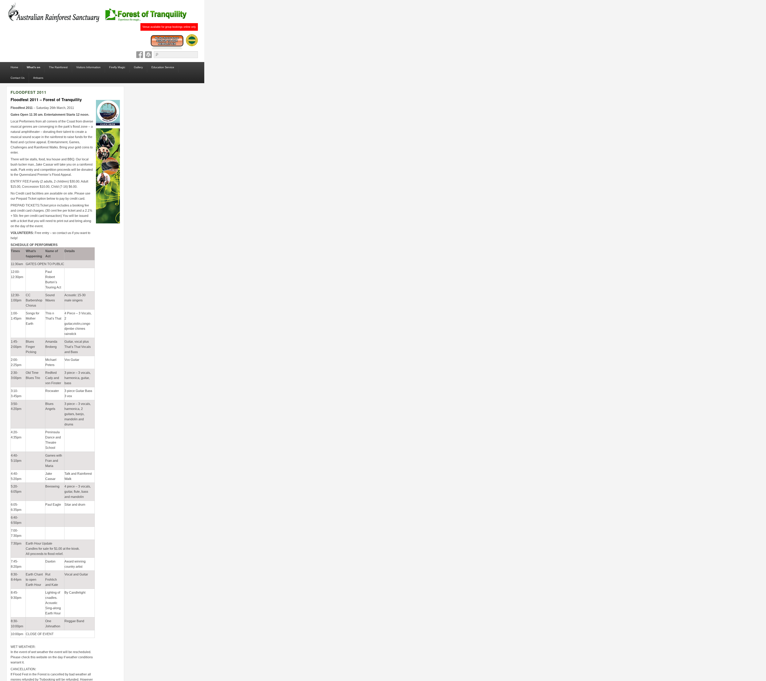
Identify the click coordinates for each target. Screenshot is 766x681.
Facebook (139, 54)
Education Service (162, 67)
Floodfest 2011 (28, 92)
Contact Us (18, 77)
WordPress (148, 54)
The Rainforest (58, 67)
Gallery (138, 67)
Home (14, 67)
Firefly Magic (117, 67)
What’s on (33, 67)
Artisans (38, 77)
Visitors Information (88, 67)
